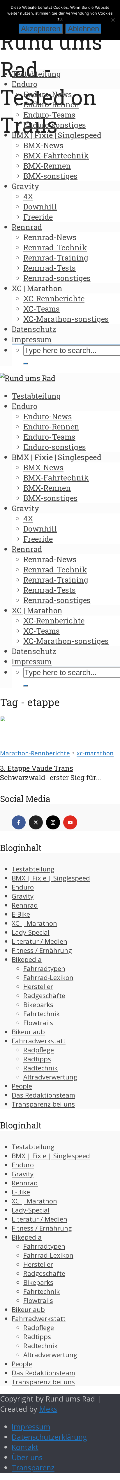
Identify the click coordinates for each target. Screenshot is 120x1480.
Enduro (24, 84)
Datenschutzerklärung (49, 1437)
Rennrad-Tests (49, 268)
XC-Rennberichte (53, 298)
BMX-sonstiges (50, 176)
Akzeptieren (40, 29)
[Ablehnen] (113, 20)
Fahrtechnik (41, 1013)
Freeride (38, 217)
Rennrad (27, 227)
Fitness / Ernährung (42, 950)
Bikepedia (27, 959)
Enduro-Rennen (51, 104)
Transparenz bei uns (43, 1104)
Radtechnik (40, 1067)
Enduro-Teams (49, 115)
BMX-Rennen (47, 166)
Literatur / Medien (39, 941)
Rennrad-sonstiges (57, 278)
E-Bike (21, 914)
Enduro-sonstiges (54, 125)
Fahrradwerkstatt (39, 1040)
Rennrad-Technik (55, 247)
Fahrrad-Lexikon (48, 977)
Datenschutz (34, 329)
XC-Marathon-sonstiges (66, 319)
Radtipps (37, 1058)
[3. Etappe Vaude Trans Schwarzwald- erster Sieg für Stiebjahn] (21, 742)
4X (28, 196)
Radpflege (38, 1049)
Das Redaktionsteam (43, 1095)
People (22, 1086)
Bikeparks (38, 1004)
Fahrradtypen (44, 968)
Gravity (25, 186)
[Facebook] (19, 822)
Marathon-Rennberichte (35, 753)
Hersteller (38, 986)
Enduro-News (47, 94)
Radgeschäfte (44, 995)
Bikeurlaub (28, 1031)
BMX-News (43, 145)
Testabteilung (36, 74)
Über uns (27, 1457)
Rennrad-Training (55, 258)
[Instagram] (53, 822)
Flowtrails (38, 1022)
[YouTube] (70, 822)
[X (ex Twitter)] (36, 822)
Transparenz (33, 1467)
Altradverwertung (50, 1076)
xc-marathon (95, 753)
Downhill (40, 207)
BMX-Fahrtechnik (56, 155)
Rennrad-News (50, 237)
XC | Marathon (37, 288)
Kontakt (25, 1447)
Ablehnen (83, 29)
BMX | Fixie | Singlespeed (56, 135)
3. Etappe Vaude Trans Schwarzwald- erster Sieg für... (50, 772)
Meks (48, 1409)
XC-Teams (41, 309)
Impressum (32, 339)
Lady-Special (31, 932)
